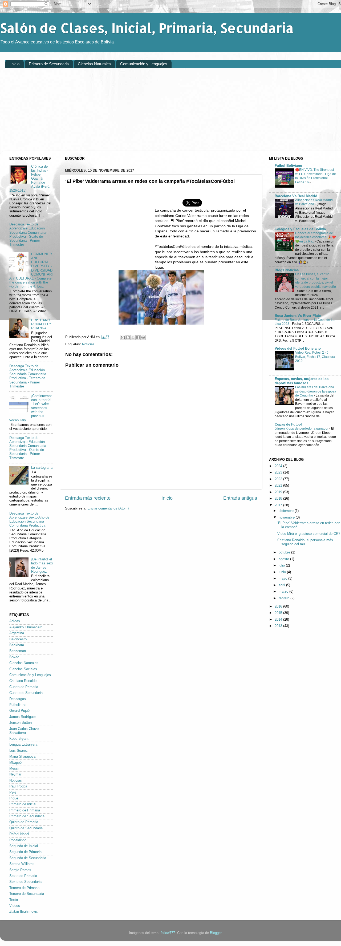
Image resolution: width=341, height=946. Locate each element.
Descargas (17, 699)
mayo (283, 578)
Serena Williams (21, 864)
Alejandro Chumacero (25, 627)
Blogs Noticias (287, 270)
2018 (279, 498)
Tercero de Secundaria (26, 894)
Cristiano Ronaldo (22, 681)
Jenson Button (20, 723)
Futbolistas (17, 705)
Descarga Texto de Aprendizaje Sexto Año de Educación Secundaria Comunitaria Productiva (29, 519)
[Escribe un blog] (128, 337)
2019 (279, 492)
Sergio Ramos (20, 870)
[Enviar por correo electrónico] (122, 337)
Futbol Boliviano (288, 166)
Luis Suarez (18, 751)
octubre (285, 552)
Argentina (16, 633)
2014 (279, 619)
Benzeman (17, 651)
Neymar (15, 774)
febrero (284, 598)
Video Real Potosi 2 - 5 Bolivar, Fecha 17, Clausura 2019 (315, 357)
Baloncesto (18, 639)
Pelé (12, 792)
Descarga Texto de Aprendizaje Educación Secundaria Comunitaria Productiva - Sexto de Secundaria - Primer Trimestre (27, 234)
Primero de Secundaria (49, 64)
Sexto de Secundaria (25, 882)
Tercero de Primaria (24, 888)
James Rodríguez (22, 717)
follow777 (168, 933)
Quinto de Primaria (23, 822)
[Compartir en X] (133, 337)
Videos (14, 906)
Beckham (16, 645)
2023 (279, 472)
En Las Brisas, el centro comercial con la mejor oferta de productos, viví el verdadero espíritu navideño (315, 280)
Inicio (14, 64)
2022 (279, 479)
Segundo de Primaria (25, 852)
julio (282, 565)
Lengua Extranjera (23, 744)
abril (282, 585)
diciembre (287, 511)
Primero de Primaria (24, 810)
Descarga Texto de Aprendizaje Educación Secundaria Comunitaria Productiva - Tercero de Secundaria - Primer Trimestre (27, 376)
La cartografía (41, 468)
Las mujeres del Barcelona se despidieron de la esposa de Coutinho (315, 391)
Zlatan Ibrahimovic (23, 911)
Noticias (88, 344)
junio (283, 572)
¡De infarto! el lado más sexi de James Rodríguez (42, 565)
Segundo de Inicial (23, 846)
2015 (279, 613)
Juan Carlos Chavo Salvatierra (24, 731)
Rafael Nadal (19, 834)
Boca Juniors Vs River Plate (298, 316)
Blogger (215, 933)
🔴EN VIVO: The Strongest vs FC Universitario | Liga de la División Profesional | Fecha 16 (315, 176)
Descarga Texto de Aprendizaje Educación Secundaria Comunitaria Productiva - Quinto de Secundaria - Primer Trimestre (27, 448)
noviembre (287, 517)
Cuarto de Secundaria (26, 693)
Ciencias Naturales (94, 64)
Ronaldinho (17, 840)
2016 (279, 606)
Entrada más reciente (88, 498)
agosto (284, 559)
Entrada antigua (240, 498)
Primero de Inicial (22, 804)
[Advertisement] (165, 113)
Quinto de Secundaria (26, 828)
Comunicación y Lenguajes (143, 64)
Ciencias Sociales (23, 669)
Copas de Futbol (288, 424)
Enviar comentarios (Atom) (108, 508)
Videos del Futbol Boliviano (298, 348)
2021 (279, 485)
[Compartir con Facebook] (138, 337)
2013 (279, 626)
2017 (279, 505)
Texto (13, 900)
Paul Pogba (18, 786)
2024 (279, 466)
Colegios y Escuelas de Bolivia (300, 229)
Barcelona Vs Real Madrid (296, 196)
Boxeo (14, 657)
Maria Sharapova (22, 756)
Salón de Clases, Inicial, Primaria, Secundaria (147, 27)
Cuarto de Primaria (23, 687)
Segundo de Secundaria (27, 858)
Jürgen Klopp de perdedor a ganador (302, 428)
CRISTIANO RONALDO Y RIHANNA (41, 324)
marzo (284, 591)
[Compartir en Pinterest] (143, 337)
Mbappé (15, 763)
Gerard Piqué (19, 711)
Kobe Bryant (19, 739)
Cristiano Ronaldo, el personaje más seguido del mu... (305, 542)
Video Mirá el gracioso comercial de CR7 (308, 534)
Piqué (13, 798)
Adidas (14, 621)
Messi (14, 768)
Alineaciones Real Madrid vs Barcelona (314, 202)
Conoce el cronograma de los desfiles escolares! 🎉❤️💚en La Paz (315, 237)
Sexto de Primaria (23, 876)
